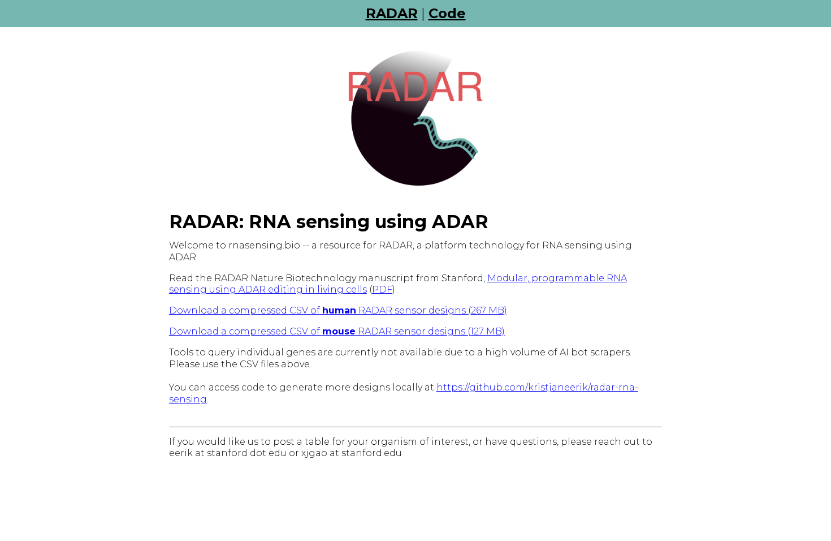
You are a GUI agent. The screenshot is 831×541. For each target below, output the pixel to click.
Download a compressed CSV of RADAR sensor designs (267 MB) (338, 310)
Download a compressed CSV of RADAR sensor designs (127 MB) (337, 331)
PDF (382, 289)
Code (447, 13)
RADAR (392, 13)
